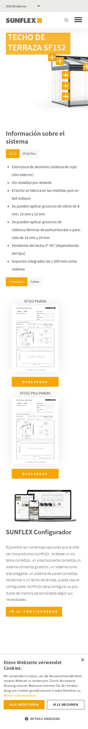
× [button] (82, 660)
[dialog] (44, 692)
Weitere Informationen (20, 695)
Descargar (35, 382)
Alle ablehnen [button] (65, 704)
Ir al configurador (34, 612)
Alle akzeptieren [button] (24, 704)
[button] (44, 718)
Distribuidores (16, 6)
